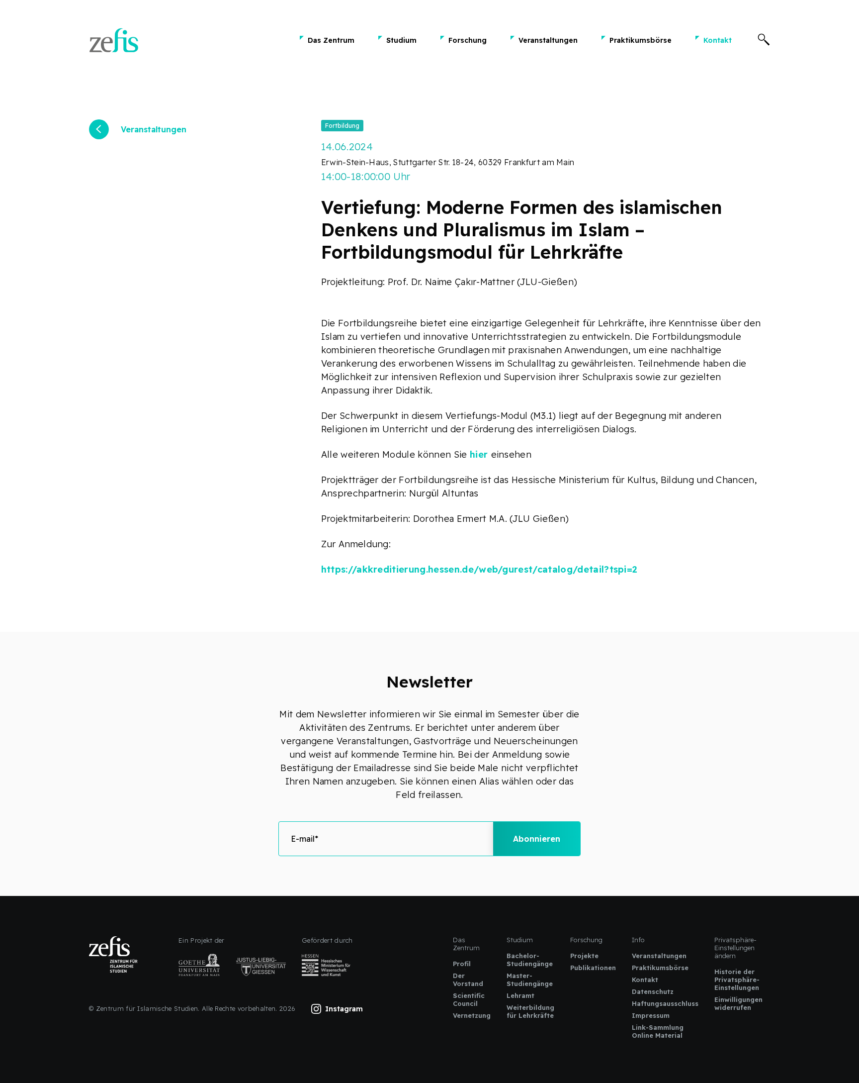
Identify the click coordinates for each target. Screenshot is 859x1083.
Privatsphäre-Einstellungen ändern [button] (735, 948)
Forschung (467, 40)
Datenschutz (653, 991)
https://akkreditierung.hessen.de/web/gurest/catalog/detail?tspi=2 (479, 569)
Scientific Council (469, 999)
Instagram (344, 1008)
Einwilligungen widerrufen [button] (738, 1003)
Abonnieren (536, 839)
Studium (401, 40)
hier (480, 454)
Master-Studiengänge (530, 979)
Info (638, 940)
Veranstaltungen (548, 40)
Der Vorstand (468, 979)
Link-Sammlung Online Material (658, 1031)
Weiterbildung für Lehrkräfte (530, 1011)
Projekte (584, 956)
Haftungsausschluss (665, 1003)
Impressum (651, 1015)
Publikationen (593, 968)
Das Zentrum (331, 40)
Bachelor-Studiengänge (530, 960)
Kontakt (717, 40)
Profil (462, 964)
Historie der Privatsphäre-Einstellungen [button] (737, 979)
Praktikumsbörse (640, 40)
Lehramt (520, 995)
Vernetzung (472, 1015)
